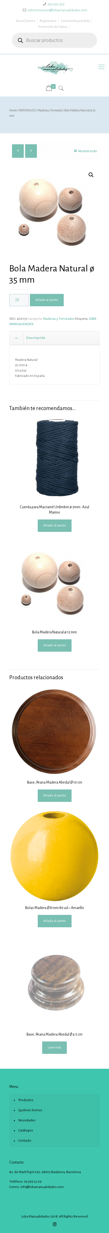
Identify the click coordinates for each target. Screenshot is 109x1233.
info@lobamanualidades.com (42, 1187)
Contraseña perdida (75, 21)
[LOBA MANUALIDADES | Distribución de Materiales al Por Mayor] (54, 67)
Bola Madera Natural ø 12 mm (54, 632)
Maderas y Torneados (49, 110)
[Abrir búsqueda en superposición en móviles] (54, 40)
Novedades (26, 1120)
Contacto (24, 1140)
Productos (25, 1100)
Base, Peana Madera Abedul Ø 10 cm (54, 782)
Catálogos (25, 1130)
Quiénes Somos (30, 1110)
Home (13, 110)
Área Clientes (25, 21)
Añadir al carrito (46, 300)
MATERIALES (27, 110)
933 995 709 (56, 4)
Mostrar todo (87, 151)
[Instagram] (55, 1224)
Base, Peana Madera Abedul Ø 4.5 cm (54, 1034)
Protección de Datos (52, 27)
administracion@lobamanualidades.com (57, 10)
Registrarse (48, 21)
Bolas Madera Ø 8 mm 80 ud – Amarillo (54, 908)
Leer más (54, 1047)
